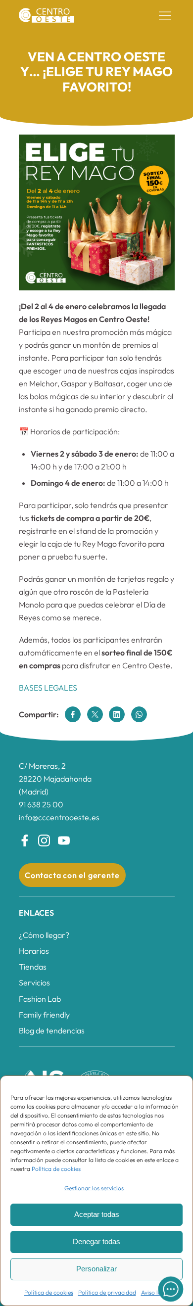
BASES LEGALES (48, 688)
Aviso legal (155, 1292)
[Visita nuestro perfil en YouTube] (64, 840)
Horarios (34, 951)
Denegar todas (96, 1241)
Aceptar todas (96, 1214)
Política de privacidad (107, 1292)
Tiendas (33, 967)
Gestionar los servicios (94, 1188)
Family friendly (44, 1015)
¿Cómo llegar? (44, 935)
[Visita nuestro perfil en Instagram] (44, 840)
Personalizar (96, 1268)
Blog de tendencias (52, 1030)
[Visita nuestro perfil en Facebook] (25, 840)
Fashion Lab (40, 999)
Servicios (34, 982)
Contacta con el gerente (72, 875)
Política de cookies (56, 1168)
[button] (165, 15)
